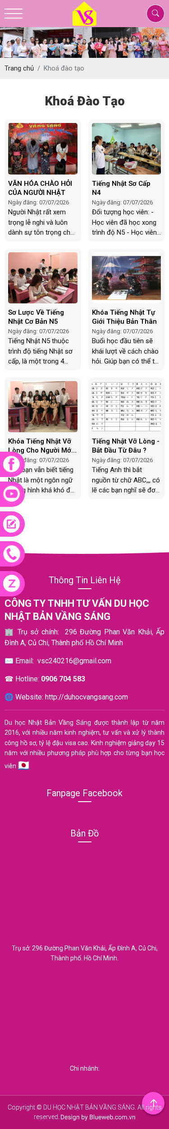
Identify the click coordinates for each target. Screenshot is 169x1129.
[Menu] (14, 14)
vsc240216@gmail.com (74, 661)
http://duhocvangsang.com (86, 697)
